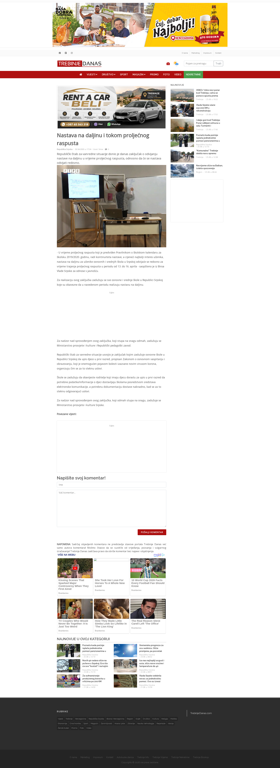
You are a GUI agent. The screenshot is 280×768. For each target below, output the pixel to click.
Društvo (108, 74)
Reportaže (161, 723)
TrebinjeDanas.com (201, 713)
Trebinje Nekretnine (180, 757)
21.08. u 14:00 (89, 687)
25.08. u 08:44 (211, 172)
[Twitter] (66, 53)
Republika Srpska (64, 149)
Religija (164, 719)
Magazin (138, 74)
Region (199, 172)
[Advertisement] (39, 75)
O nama (185, 53)
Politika (173, 719)
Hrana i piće (120, 723)
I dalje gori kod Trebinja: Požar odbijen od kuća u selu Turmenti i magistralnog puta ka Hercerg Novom (208, 126)
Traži (218, 63)
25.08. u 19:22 (212, 99)
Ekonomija (62, 723)
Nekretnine (193, 74)
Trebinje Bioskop (201, 757)
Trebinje (199, 99)
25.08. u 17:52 (212, 114)
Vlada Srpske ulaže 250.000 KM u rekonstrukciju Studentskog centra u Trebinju (207, 111)
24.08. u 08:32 (146, 656)
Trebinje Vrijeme (160, 757)
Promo (154, 74)
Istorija (171, 723)
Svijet (138, 719)
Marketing (195, 53)
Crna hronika (75, 723)
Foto (166, 74)
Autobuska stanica (125, 757)
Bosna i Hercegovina (115, 719)
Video (177, 74)
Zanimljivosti (106, 723)
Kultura (155, 719)
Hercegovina (80, 719)
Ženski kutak (63, 728)
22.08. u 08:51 (146, 672)
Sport (124, 74)
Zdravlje (131, 723)
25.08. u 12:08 (212, 157)
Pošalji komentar (152, 532)
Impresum (207, 53)
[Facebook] (60, 53)
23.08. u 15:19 (89, 672)
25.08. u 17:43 (212, 129)
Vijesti (91, 74)
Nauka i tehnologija (145, 723)
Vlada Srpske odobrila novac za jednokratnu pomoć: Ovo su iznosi (150, 679)
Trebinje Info (143, 757)
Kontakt (218, 53)
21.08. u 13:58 (146, 687)
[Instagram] (72, 53)
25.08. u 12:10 (89, 656)
